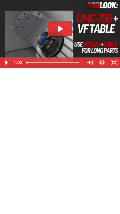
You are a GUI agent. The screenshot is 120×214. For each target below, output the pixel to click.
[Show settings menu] (102, 62)
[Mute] (90, 62)
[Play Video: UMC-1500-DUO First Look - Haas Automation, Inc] (60, 28)
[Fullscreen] (114, 62)
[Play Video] (6, 62)
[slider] (54, 62)
